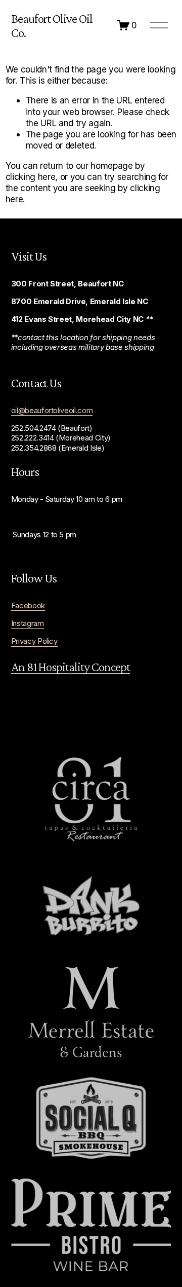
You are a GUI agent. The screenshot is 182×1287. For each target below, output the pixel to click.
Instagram (27, 623)
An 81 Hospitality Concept (70, 667)
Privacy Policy (34, 641)
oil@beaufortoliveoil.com (52, 410)
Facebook (28, 605)
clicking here (31, 176)
